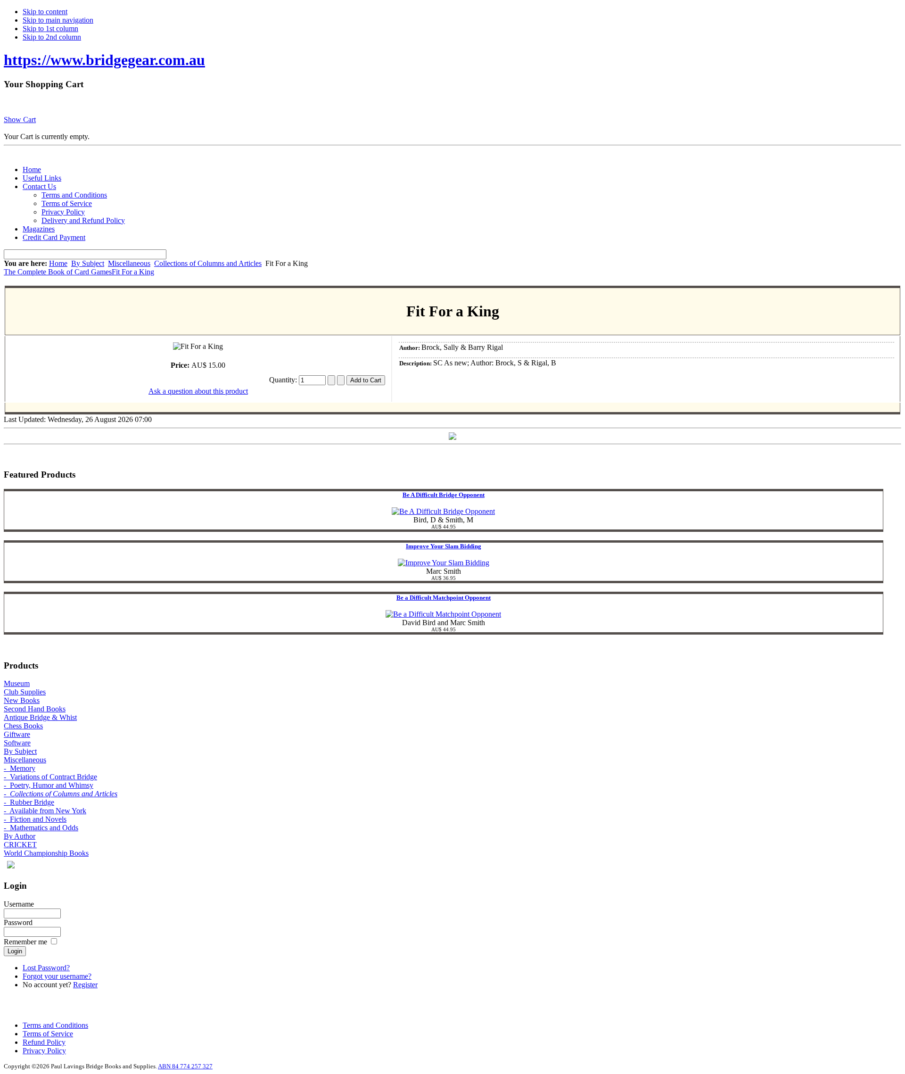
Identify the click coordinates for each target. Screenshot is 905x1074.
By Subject (87, 263)
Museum (17, 683)
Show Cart (20, 120)
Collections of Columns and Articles (208, 263)
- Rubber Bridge (29, 802)
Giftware (17, 734)
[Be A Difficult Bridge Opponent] (443, 511)
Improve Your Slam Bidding (443, 546)
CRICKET (20, 845)
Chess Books (23, 726)
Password (18, 922)
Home (58, 263)
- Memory (19, 768)
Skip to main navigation (58, 20)
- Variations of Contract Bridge (50, 777)
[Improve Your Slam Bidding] (443, 563)
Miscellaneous (129, 263)
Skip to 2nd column (52, 37)
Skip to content (45, 12)
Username (19, 904)
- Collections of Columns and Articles (60, 794)
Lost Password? (46, 968)
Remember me (25, 942)
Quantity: (284, 380)
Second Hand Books (35, 709)
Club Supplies (25, 692)
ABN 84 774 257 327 (185, 1066)
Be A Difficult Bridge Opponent (444, 494)
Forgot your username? (57, 976)
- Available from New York (45, 811)
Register (85, 985)
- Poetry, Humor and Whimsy (48, 785)
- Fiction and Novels (35, 819)
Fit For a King (133, 272)
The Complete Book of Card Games (58, 272)
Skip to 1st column (50, 29)
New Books (22, 700)
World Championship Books (46, 853)
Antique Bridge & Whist (40, 717)
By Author (19, 836)
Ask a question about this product (198, 391)
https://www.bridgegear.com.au (104, 59)
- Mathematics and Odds (41, 828)
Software (17, 743)
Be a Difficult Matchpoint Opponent (443, 597)
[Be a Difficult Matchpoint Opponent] (443, 614)
